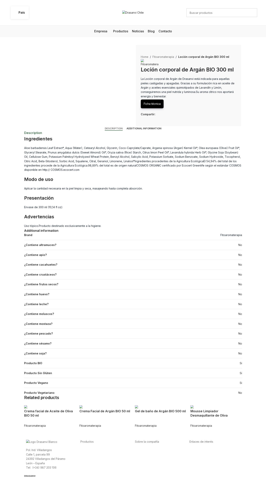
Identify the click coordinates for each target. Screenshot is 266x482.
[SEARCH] (252, 12)
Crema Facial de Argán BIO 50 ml (104, 411)
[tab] (114, 128)
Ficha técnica (152, 103)
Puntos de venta (145, 458)
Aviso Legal (196, 458)
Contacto (141, 467)
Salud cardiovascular (93, 458)
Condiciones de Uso (202, 454)
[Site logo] (133, 12)
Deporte (85, 454)
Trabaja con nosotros (148, 463)
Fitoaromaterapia (163, 56)
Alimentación (88, 449)
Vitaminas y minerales (94, 463)
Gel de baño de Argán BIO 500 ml (160, 411)
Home (144, 56)
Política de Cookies (201, 463)
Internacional (143, 454)
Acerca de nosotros (147, 449)
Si (241, 363)
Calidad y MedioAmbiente (206, 467)
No (240, 245)
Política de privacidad (203, 449)
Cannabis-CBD (89, 467)
